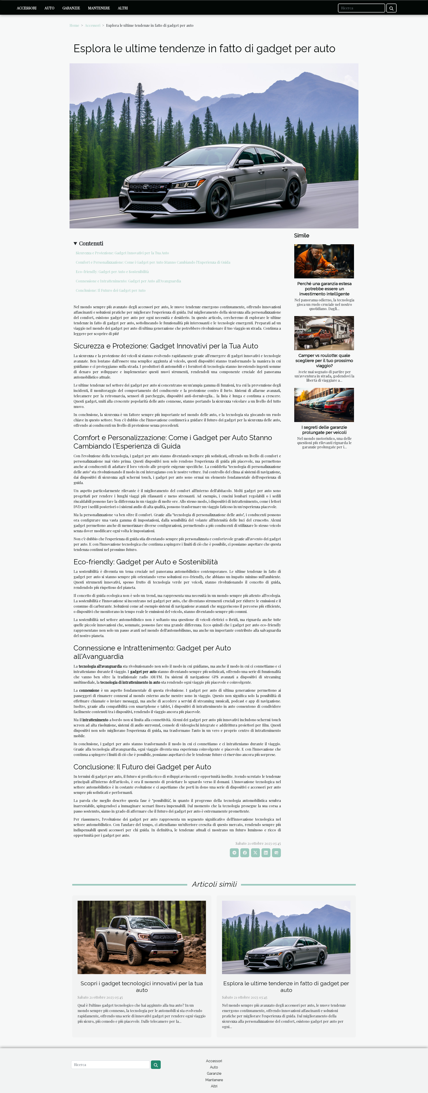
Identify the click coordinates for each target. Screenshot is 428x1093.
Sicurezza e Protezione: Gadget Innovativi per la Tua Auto (122, 252)
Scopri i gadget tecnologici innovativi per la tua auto (142, 986)
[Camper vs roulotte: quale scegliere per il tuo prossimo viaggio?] (324, 333)
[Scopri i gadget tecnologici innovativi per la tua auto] (142, 937)
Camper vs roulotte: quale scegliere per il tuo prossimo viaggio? (324, 360)
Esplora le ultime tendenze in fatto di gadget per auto (286, 986)
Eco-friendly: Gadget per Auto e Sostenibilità (112, 271)
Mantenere (99, 8)
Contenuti (91, 243)
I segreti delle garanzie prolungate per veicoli (324, 430)
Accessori (27, 8)
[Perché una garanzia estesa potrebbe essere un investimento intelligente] (324, 261)
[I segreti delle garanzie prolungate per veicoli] (324, 405)
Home (74, 25)
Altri (123, 8)
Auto (49, 8)
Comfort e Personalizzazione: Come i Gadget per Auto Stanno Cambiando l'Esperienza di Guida (153, 262)
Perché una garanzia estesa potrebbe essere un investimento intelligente (324, 288)
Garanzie (71, 8)
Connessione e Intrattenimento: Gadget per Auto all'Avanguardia (128, 281)
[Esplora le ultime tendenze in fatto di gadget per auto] (286, 937)
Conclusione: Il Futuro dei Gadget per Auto (111, 290)
